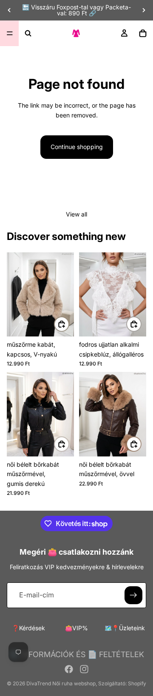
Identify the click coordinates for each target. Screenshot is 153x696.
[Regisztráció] (133, 595)
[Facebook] (69, 669)
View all (76, 214)
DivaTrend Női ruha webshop (61, 683)
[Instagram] (84, 669)
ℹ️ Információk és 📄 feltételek (76, 654)
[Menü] (10, 33)
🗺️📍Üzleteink (125, 628)
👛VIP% (76, 628)
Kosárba (68, 324)
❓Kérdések (28, 628)
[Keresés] (28, 33)
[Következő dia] (143, 10)
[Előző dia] (9, 10)
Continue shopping (77, 146)
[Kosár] (142, 33)
